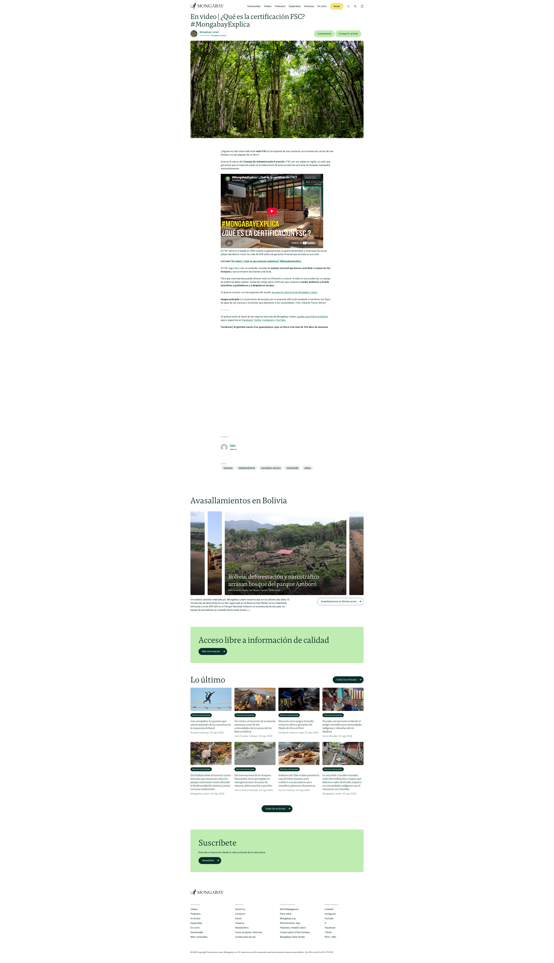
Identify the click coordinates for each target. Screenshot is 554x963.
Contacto (240, 913)
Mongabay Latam (209, 32)
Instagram (268, 320)
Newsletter (208, 860)
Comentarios (324, 33)
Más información (211, 651)
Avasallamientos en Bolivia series (338, 601)
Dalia (232, 445)
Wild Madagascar (289, 909)
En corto (322, 6)
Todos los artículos (346, 679)
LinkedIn (329, 909)
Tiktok (328, 932)
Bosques (228, 467)
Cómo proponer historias (248, 932)
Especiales (295, 6)
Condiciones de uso (245, 937)
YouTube (280, 320)
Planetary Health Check (293, 927)
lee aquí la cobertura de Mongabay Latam (294, 292)
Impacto (239, 923)
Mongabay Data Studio (292, 937)
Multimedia (292, 467)
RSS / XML (330, 937)
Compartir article (348, 33)
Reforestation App (290, 923)
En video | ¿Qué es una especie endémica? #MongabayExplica (266, 261)
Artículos (309, 6)
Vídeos (307, 467)
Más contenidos (198, 937)
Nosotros (240, 909)
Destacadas (254, 6)
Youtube (329, 918)
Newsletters (242, 927)
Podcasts (280, 6)
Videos (268, 6)
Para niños (285, 913)
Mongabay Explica (218, 35)
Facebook (247, 320)
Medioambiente (246, 467)
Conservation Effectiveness (295, 932)
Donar (337, 6)
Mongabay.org (287, 918)
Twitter (257, 320)
